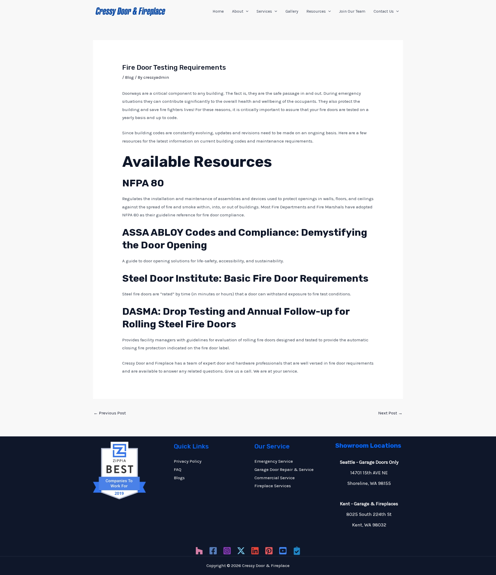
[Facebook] (213, 551)
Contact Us (384, 11)
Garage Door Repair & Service (284, 469)
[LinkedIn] (255, 551)
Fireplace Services (272, 485)
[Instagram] (227, 551)
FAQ (177, 469)
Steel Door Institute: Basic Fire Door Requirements (245, 278)
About (237, 11)
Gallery (291, 11)
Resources (316, 11)
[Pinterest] (269, 551)
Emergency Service (273, 461)
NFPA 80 (143, 183)
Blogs (179, 477)
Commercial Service (274, 477)
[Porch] (297, 551)
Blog (129, 77)
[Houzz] (199, 551)
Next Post (390, 412)
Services (264, 11)
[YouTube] (283, 551)
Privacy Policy (188, 461)
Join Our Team (352, 11)
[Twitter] (241, 551)
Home (218, 11)
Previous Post (110, 412)
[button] (246, 11)
